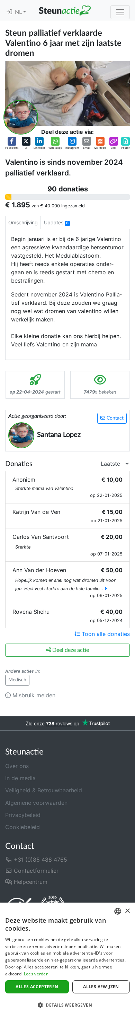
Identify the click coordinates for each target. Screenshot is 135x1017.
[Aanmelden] (9, 12)
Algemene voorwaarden (36, 802)
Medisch (17, 680)
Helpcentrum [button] (29, 881)
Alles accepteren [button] (37, 987)
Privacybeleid (22, 814)
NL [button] (19, 12)
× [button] (127, 911)
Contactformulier (35, 870)
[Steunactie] (65, 10)
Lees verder (36, 974)
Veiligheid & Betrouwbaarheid (43, 790)
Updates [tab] (56, 222)
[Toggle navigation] (120, 12)
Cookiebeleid (22, 827)
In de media (20, 778)
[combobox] (117, 911)
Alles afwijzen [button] (101, 987)
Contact (114, 418)
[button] (11, 143)
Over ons (17, 765)
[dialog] (67, 960)
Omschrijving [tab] (23, 222)
